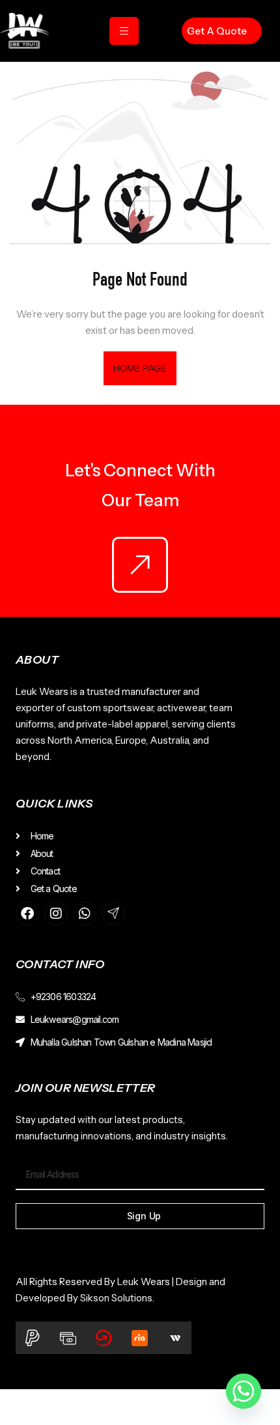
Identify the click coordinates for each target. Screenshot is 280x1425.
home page (140, 368)
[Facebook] (27, 913)
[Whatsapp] (84, 913)
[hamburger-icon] (124, 31)
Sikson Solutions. (119, 1298)
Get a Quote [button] (217, 31)
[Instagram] (56, 913)
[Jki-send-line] (113, 913)
